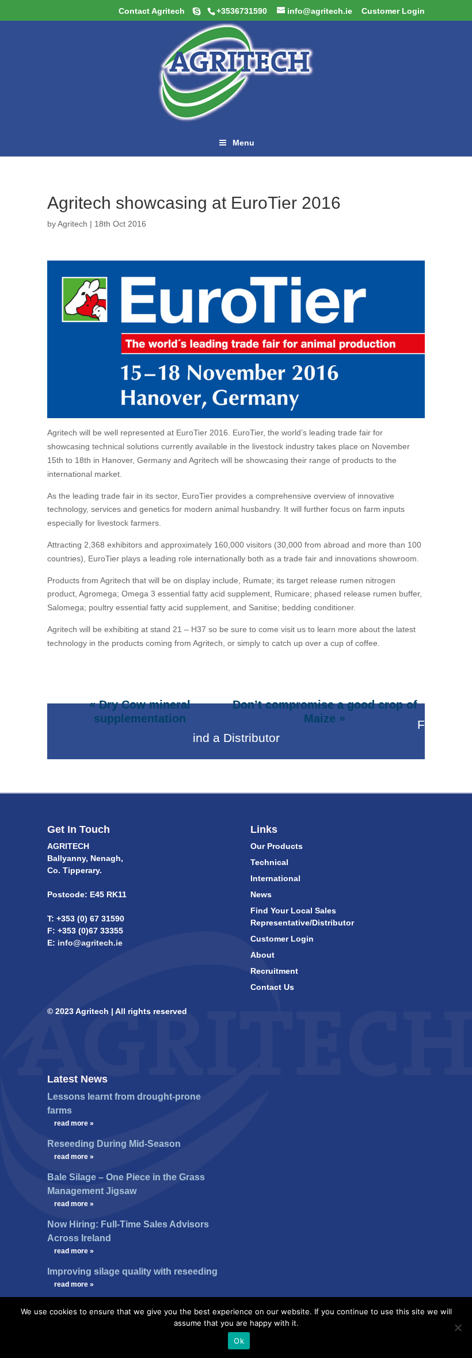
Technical (269, 862)
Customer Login (282, 938)
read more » (74, 1123)
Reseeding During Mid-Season (114, 1144)
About (262, 954)
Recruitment (274, 971)
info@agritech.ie (89, 942)
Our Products (276, 846)
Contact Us (272, 987)
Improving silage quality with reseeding (132, 1271)
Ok (239, 1340)
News (261, 894)
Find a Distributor (309, 731)
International (275, 878)
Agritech (72, 223)
